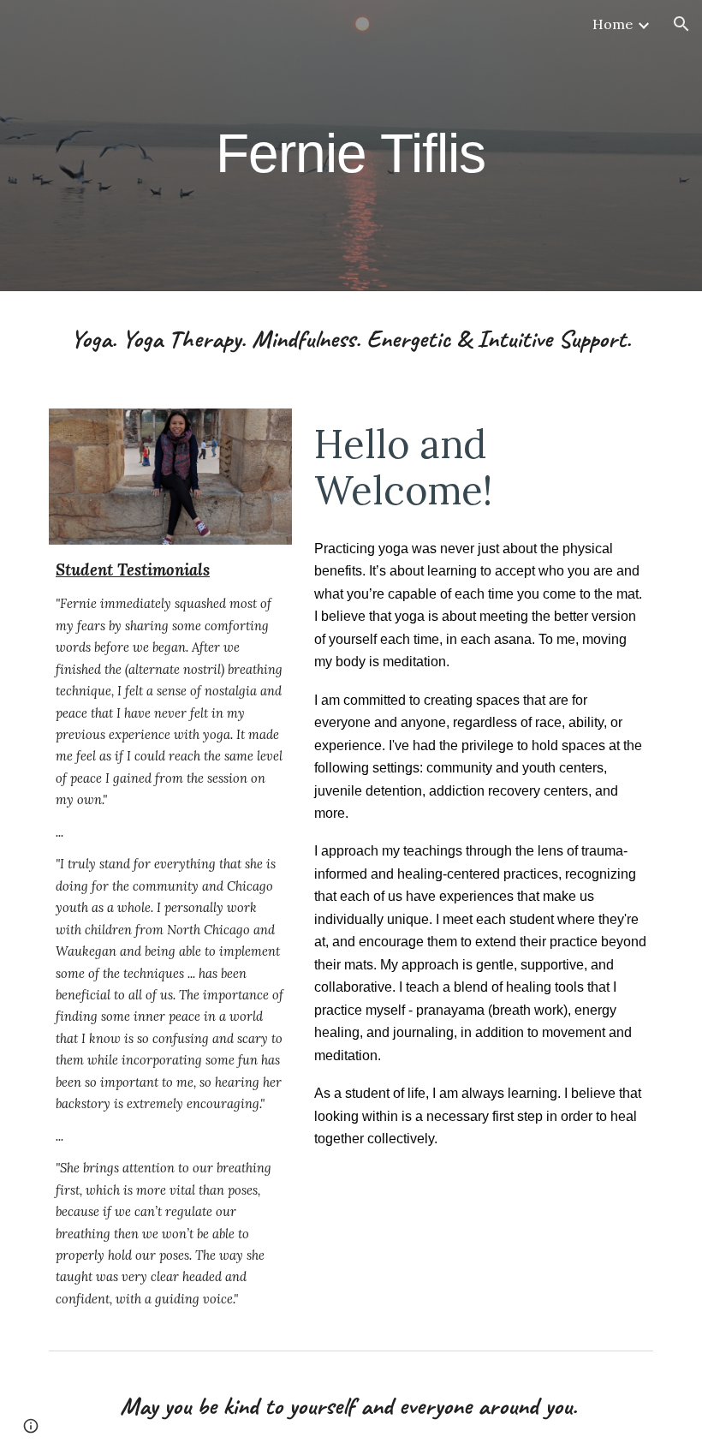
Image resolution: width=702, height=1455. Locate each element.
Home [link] (612, 24)
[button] (681, 24)
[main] (351, 145)
